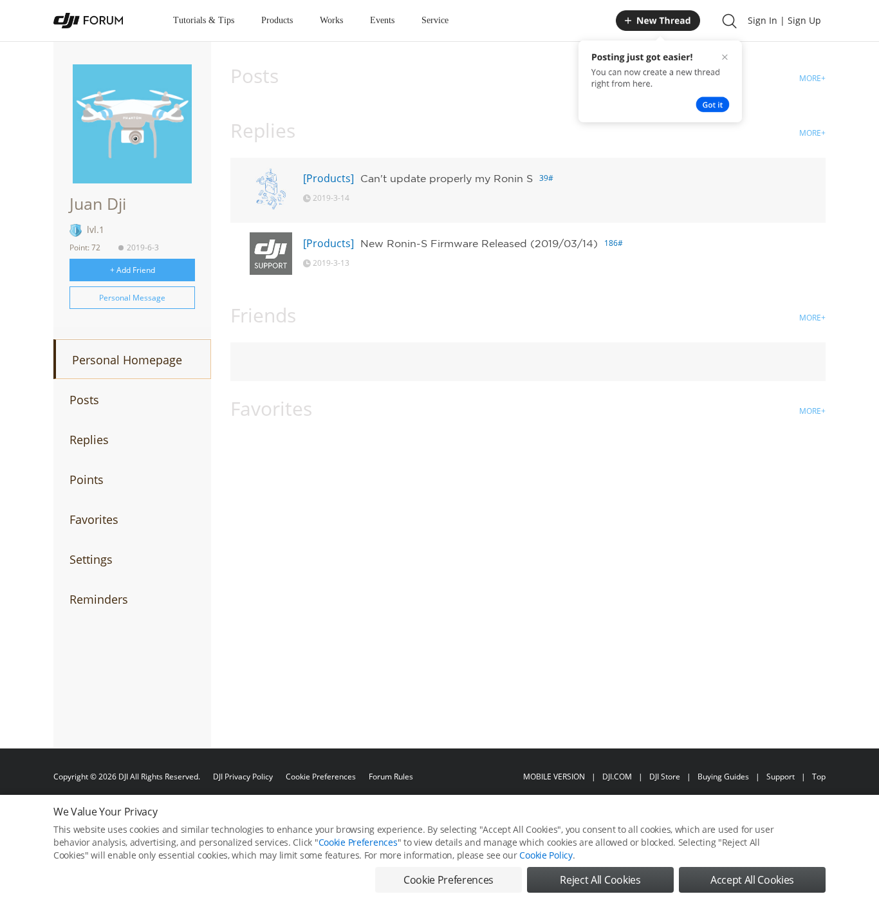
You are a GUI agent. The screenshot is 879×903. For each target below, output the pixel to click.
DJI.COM (617, 776)
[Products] (328, 178)
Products (277, 20)
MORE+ (812, 78)
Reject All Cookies (600, 880)
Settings (91, 559)
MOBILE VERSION (554, 776)
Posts (84, 399)
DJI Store (664, 776)
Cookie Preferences (321, 776)
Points (86, 479)
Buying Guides (723, 776)
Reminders (98, 599)
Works (331, 20)
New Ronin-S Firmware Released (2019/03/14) (479, 243)
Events (382, 20)
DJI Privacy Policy (243, 776)
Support (780, 776)
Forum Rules (391, 776)
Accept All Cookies (752, 880)
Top (819, 776)
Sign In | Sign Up (784, 20)
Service (435, 20)
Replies (89, 439)
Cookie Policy (545, 855)
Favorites (93, 519)
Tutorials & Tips (203, 20)
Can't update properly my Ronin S (446, 178)
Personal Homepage (127, 360)
